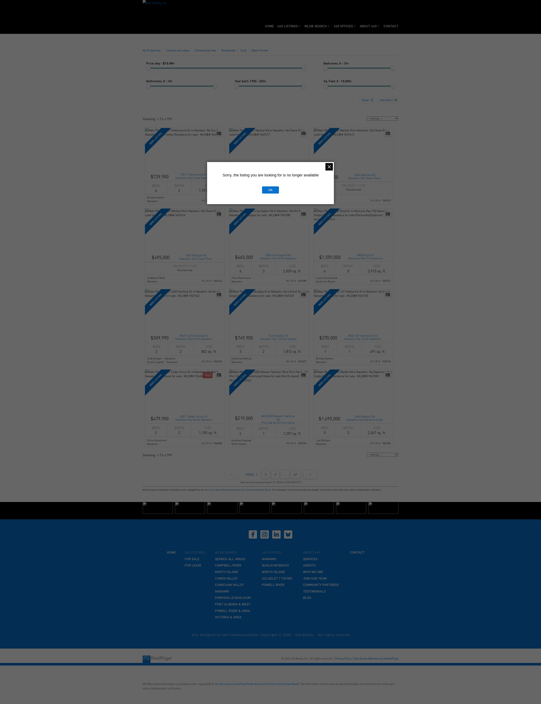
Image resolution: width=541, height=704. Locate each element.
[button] (253, 534)
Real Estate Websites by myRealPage (376, 658)
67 (295, 474)
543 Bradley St (278, 337)
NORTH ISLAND (226, 571)
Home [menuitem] (269, 26)
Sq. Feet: (338, 81)
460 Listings (287, 26)
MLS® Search (316, 26)
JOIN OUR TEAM (315, 578)
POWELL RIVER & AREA (232, 610)
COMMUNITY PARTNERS (321, 584)
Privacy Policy (343, 658)
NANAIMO (222, 591)
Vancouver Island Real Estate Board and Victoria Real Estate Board (238, 490)
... (285, 474)
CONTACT (357, 552)
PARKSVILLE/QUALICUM (233, 597)
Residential (228, 50)
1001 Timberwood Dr (193, 175)
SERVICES (310, 559)
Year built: (250, 81)
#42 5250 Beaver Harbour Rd (278, 419)
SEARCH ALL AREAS (230, 559)
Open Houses (259, 50)
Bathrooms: (159, 81)
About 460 (368, 26)
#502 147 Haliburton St (362, 337)
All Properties (152, 50)
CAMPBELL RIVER (228, 565)
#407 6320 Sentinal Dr (193, 337)
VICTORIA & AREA (228, 617)
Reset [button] (365, 100)
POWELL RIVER (273, 584)
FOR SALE (192, 559)
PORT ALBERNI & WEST (233, 604)
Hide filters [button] (386, 100)
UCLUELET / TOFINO (277, 578)
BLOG (307, 597)
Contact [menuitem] (391, 26)
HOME (171, 552)
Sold (243, 50)
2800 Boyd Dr (365, 256)
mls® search (226, 552)
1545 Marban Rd (364, 176)
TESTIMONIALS (314, 591)
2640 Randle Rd (365, 417)
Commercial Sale (205, 50)
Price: (160, 63)
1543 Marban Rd (195, 256)
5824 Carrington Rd (278, 256)
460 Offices (343, 26)
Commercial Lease (177, 50)
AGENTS (309, 565)
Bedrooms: (336, 63)
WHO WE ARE (313, 571)
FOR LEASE (193, 565)
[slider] (148, 68)
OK (270, 190)
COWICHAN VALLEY (229, 584)
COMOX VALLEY (226, 578)
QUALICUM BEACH (275, 565)
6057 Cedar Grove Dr (193, 417)
